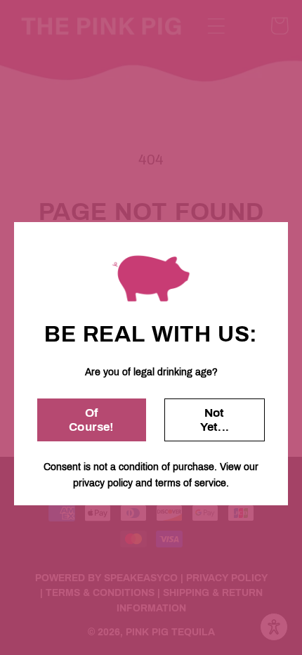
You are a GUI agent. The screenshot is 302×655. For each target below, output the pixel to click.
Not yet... (214, 420)
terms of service (190, 483)
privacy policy (103, 483)
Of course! (91, 420)
